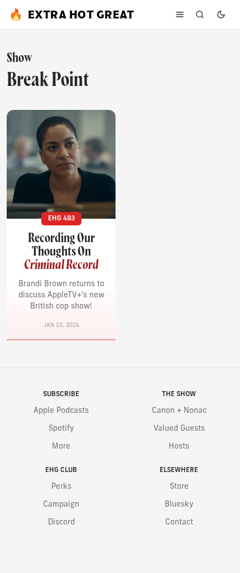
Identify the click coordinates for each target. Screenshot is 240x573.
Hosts (179, 446)
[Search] (200, 14)
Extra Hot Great (71, 14)
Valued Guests (179, 429)
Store (179, 487)
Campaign (61, 504)
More (61, 446)
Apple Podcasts (61, 411)
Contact (179, 522)
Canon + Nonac (179, 411)
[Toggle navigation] (180, 14)
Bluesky (179, 504)
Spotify (61, 429)
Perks (61, 487)
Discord (61, 522)
